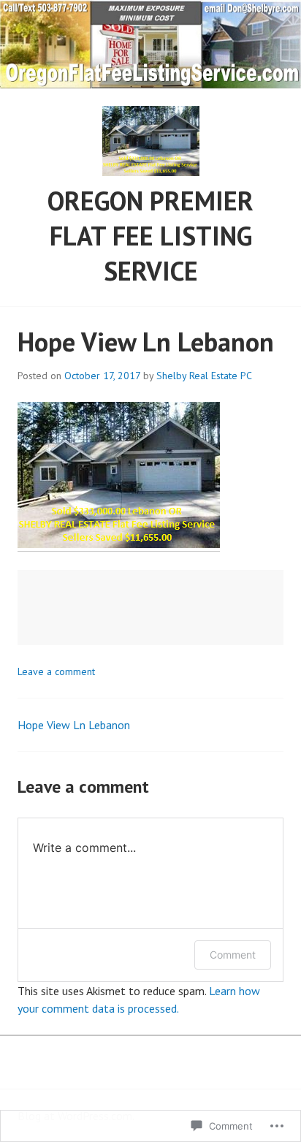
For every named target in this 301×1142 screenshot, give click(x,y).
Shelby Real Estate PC (204, 375)
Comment (233, 954)
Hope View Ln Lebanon (74, 724)
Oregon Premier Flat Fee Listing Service (150, 235)
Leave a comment (56, 671)
